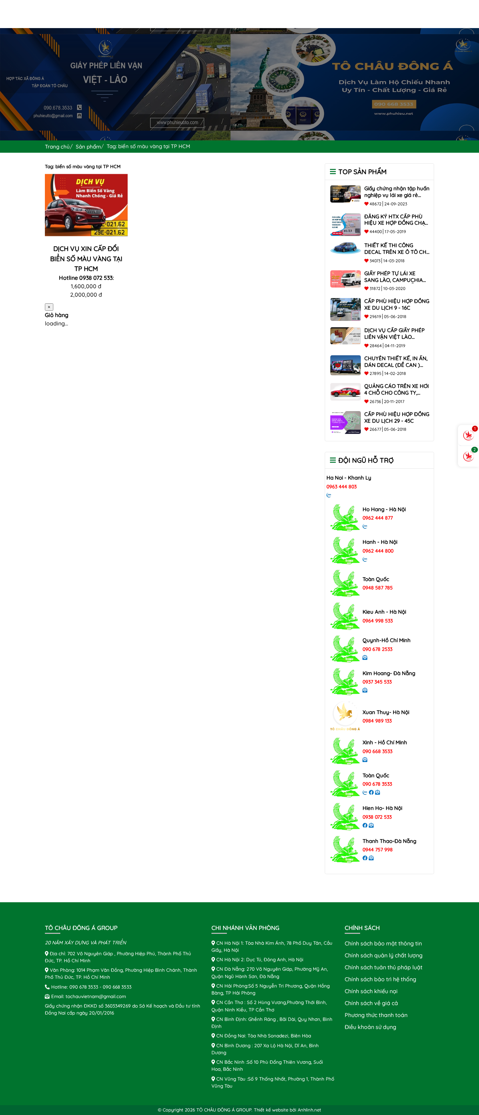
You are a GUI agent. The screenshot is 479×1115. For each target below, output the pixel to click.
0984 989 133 (377, 721)
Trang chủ (57, 146)
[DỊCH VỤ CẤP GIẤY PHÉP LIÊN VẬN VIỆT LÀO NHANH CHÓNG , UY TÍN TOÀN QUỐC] (345, 335)
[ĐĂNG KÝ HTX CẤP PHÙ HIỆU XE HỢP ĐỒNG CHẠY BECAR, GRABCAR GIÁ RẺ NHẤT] (345, 223)
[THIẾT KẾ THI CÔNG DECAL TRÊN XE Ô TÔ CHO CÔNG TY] (345, 247)
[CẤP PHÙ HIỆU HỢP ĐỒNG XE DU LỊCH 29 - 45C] (345, 421)
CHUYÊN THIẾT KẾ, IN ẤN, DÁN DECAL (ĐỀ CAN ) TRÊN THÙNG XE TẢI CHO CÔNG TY (395, 368)
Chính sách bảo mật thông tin (383, 943)
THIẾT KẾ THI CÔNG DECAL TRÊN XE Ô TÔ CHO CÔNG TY (397, 252)
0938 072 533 (377, 817)
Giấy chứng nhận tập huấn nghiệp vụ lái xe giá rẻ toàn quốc (397, 195)
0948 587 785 (378, 588)
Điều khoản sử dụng (370, 1026)
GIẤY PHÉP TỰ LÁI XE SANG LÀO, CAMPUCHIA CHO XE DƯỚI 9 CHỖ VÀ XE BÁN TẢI (393, 283)
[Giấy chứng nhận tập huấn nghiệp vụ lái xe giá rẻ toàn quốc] (345, 193)
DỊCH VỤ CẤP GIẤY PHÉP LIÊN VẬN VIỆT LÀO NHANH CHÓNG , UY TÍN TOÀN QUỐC (394, 340)
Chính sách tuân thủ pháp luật (384, 967)
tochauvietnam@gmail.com (96, 996)
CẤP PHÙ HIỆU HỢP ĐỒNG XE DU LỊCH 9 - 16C (396, 304)
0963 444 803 (341, 486)
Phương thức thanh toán (376, 1014)
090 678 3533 (377, 784)
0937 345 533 (377, 682)
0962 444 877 (378, 518)
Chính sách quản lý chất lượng (384, 955)
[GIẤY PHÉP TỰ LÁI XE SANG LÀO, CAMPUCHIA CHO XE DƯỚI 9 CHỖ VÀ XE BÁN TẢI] (345, 278)
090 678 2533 (377, 649)
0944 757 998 (378, 849)
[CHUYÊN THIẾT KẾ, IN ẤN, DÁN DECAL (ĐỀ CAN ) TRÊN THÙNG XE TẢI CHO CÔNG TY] (345, 364)
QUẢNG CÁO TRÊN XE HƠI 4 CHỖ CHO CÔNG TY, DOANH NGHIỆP (396, 393)
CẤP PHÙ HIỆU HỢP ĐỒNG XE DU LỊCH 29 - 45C (396, 417)
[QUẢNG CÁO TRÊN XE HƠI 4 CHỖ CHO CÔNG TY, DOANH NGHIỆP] (345, 391)
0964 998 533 (378, 621)
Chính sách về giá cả (371, 1003)
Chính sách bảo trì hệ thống (380, 979)
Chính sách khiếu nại (371, 991)
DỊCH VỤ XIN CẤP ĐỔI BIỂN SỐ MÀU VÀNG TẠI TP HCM (86, 258)
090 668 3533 (377, 751)
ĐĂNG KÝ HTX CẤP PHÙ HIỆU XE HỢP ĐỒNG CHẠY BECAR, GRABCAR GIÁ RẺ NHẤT (396, 226)
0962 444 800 (378, 551)
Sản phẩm (88, 146)
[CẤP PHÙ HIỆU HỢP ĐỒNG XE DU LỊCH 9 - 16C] (345, 308)
